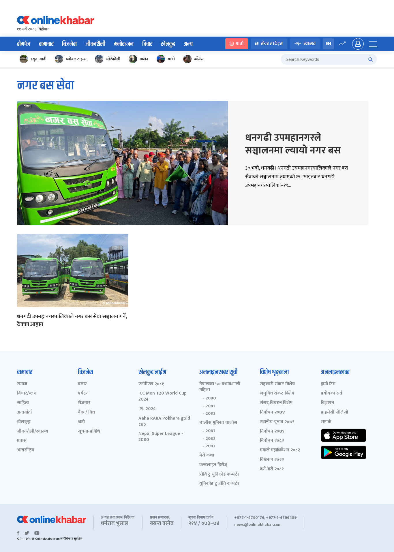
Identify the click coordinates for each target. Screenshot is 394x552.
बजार (82, 384)
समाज (22, 384)
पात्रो (240, 44)
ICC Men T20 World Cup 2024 (162, 396)
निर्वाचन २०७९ (272, 432)
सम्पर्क (326, 422)
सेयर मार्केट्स (272, 44)
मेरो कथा (206, 456)
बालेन (144, 59)
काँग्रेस (199, 59)
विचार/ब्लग (27, 393)
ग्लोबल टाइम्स (76, 59)
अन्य (188, 44)
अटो (81, 422)
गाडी (171, 59)
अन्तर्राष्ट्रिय (25, 450)
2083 (210, 446)
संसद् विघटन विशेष (276, 403)
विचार (147, 44)
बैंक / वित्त (86, 413)
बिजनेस (69, 44)
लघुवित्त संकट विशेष (277, 393)
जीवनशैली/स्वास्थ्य (32, 432)
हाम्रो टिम (328, 384)
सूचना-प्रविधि (89, 432)
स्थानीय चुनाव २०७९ (277, 422)
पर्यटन (83, 393)
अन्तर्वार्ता (24, 413)
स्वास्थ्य (309, 44)
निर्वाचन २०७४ (272, 413)
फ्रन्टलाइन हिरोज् (213, 465)
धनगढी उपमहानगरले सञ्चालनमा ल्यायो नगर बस (293, 144)
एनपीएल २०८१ (151, 384)
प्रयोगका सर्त (331, 393)
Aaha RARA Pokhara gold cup (164, 422)
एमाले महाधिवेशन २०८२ (280, 450)
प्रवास (22, 441)
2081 (210, 406)
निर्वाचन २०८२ (272, 441)
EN (328, 44)
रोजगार (84, 403)
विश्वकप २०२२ (272, 460)
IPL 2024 (147, 409)
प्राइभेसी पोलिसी (334, 413)
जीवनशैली (95, 44)
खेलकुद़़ (24, 422)
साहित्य (23, 403)
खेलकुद (168, 44)
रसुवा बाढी (38, 59)
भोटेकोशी (113, 59)
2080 (211, 398)
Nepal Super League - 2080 (160, 437)
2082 (210, 413)
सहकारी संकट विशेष (277, 384)
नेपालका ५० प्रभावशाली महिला (219, 387)
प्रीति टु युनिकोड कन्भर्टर (219, 475)
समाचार (46, 44)
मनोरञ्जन (124, 44)
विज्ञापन (327, 403)
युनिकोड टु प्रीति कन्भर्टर (219, 484)
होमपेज (23, 44)
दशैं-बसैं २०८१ (272, 469)
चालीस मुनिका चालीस (218, 423)
